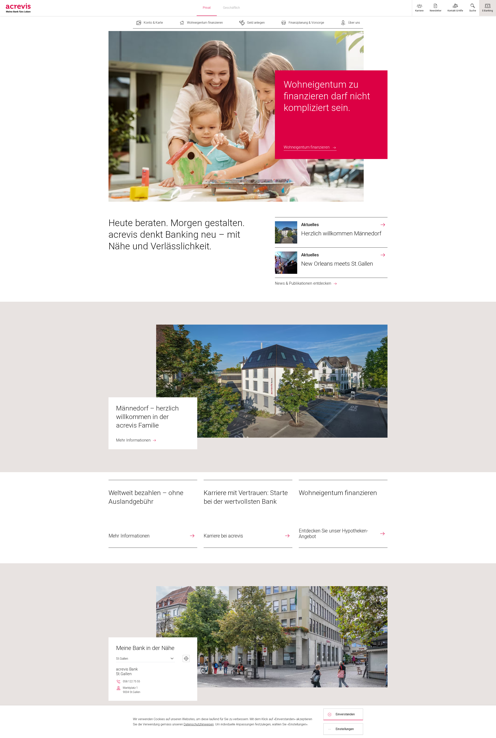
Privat (207, 8)
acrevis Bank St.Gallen (127, 671)
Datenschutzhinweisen (199, 724)
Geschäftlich (231, 8)
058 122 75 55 (131, 681)
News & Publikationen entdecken (303, 283)
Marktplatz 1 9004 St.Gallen (131, 690)
